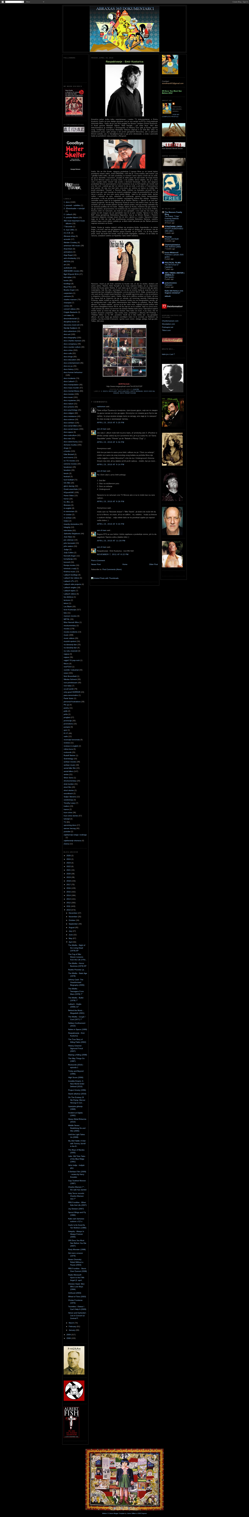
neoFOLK (68, 667)
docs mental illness (71, 391)
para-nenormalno (71, 695)
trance (66, 809)
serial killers (68, 771)
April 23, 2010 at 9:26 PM (110, 501)
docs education (70, 360)
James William (131, 1513)
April (71, 942)
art (65, 265)
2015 (69, 892)
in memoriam (69, 511)
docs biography (70, 337)
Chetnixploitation (172, 245)
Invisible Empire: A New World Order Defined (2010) (76, 1083)
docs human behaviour (73, 372)
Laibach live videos (71, 578)
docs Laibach (69, 381)
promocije (68, 721)
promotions (68, 724)
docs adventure (70, 331)
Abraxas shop (69, 236)
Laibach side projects (72, 584)
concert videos (70, 309)
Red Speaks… (170, 277)
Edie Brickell (69, 454)
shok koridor (69, 784)
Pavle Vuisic (68, 698)
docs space (68, 432)
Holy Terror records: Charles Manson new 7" (76, 1196)
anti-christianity (70, 258)
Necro (66, 664)
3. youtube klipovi (71, 217)
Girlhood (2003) (74, 1293)
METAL (67, 619)
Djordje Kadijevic (70, 328)
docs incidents (69, 378)
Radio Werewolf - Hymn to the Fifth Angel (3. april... (76, 1277)
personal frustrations (72, 702)
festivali (67, 476)
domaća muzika (70, 445)
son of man (101, 429)
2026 (69, 855)
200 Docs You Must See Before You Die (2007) (77, 1243)
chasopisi (67, 303)
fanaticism (68, 467)
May (71, 938)
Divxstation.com (168, 324)
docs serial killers (71, 426)
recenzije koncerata (72, 740)
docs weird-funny (71, 442)
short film (67, 787)
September (73, 924)
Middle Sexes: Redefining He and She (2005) (76, 1128)
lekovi (66, 603)
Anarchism (68, 249)
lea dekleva (68, 597)
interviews (68, 530)
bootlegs (67, 284)
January (72, 1330)
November (73, 917)
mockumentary (70, 625)
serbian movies (70, 762)
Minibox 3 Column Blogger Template (113, 1513)
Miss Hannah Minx (71, 622)
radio (66, 736)
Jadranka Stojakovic (72, 533)
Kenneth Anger (70, 556)
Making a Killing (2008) (77, 1055)
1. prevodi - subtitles (72, 205)
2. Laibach (68, 214)
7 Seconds (68, 226)
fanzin (66, 473)
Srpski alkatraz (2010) (77, 1094)
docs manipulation (71, 385)
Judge (66, 549)
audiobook (68, 268)
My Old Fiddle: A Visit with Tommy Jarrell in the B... (76, 1143)
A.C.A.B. (67, 233)
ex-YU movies (69, 461)
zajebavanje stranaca (72, 840)
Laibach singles (70, 587)
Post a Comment (98, 560)
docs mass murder (71, 388)
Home (124, 564)
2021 (69, 870)
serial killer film (70, 768)
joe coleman (69, 540)
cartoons (67, 296)
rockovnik (67, 752)
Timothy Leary (69, 803)
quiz (65, 730)
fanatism (67, 470)
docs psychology (70, 410)
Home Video (69, 495)
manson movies (70, 616)
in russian (68, 514)
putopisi (67, 727)
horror (66, 499)
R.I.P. (66, 733)
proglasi (67, 717)
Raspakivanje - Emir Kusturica (124, 61)
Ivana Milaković (171, 252)
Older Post (153, 564)
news (66, 673)
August (72, 927)
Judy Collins (69, 553)
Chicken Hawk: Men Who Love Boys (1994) (76, 1286)
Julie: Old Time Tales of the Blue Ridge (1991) (76, 1159)
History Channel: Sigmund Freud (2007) (75, 1048)
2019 (69, 877)
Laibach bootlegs (71, 575)
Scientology (68, 759)
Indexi (66, 521)
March (71, 1323)
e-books (67, 451)
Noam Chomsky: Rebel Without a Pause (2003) (75, 1262)
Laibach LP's (69, 581)
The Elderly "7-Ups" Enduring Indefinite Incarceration (172, 218)
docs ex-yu (68, 366)
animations (68, 252)
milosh (168, 296)
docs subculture (70, 435)
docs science (69, 419)
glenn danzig (69, 486)
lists (65, 613)
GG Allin (67, 483)
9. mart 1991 (69, 230)
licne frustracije (70, 610)
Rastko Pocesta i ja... (76, 970)
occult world (68, 689)
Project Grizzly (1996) (77, 1090)
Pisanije (168, 237)
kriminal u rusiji (70, 568)
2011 (69, 906)
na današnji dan (70, 648)
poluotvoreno (171, 283)
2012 (69, 903)
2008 (69, 1338)
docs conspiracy (70, 344)
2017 (69, 884)
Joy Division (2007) (76, 1209)
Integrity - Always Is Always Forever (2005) (76, 1234)
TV (65, 822)
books (66, 280)
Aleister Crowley (70, 242)
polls (65, 711)
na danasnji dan (70, 644)
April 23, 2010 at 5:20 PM (110, 422)
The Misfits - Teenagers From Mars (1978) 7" (76, 991)
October (72, 920)
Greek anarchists (71, 489)
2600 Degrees (142, 1513)
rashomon (101, 406)
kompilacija (68, 559)
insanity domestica (71, 524)
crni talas (67, 315)
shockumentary (70, 781)
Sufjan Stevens (70, 797)
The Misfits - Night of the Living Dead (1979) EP (76, 948)
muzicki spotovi (70, 641)
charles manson (70, 299)
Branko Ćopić (69, 290)
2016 (69, 888)
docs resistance (70, 416)
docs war (67, 438)
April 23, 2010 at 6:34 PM (110, 442)
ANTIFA (67, 261)
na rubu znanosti (70, 651)
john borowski (69, 543)
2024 (69, 859)
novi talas (67, 686)
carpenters (68, 293)
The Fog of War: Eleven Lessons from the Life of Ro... (77, 957)
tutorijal (67, 819)
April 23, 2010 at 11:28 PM (111, 541)
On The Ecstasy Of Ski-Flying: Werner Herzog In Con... (76, 1100)
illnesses (67, 505)
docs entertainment (71, 363)
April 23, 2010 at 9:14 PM (110, 464)
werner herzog (70, 828)
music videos (69, 638)
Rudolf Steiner (69, 755)
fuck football (69, 480)
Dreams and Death (172, 239)
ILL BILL (67, 502)
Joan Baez (68, 537)
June (71, 935)
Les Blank (68, 606)
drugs (66, 448)
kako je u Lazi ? (168, 354)
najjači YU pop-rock (72, 660)
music (66, 635)
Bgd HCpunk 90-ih (71, 274)
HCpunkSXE (69, 492)
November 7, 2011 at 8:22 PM (113, 554)
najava (66, 654)
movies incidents (70, 632)
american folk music (72, 246)
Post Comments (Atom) (112, 569)
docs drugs (68, 357)
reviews (67, 743)
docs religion (69, 413)
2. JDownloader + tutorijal (74, 208)
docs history (69, 369)
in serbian (68, 518)
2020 (69, 874)
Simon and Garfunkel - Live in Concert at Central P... (77, 1315)
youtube (67, 831)
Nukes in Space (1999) (77, 1029)
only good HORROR (72, 692)
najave (66, 657)
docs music (68, 397)
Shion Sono (68, 778)
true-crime (68, 812)
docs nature (68, 404)
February (73, 1326)
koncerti (67, 562)
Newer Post (96, 564)
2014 (69, 895)
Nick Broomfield (70, 676)
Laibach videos (70, 594)
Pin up (66, 705)
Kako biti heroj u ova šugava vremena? (174, 292)
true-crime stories (71, 816)
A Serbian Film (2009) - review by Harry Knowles (77, 1174)
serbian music (69, 765)
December (73, 913)
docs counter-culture (72, 347)
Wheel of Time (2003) (77, 1297)
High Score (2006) (75, 1077)
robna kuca (68, 749)
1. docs (67, 202)
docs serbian (69, 423)
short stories (69, 790)
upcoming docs (70, 825)
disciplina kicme (70, 322)
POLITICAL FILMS (173, 263)
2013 (69, 899)
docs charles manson (72, 341)
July (70, 931)
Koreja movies (69, 565)
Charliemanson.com (170, 321)
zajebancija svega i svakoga (75, 835)
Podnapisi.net (167, 327)
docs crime (68, 350)
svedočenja (68, 800)
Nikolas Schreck (70, 679)
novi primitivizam (70, 683)
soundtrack (68, 793)
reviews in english (71, 746)
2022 (69, 866)
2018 (69, 881)
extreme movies (70, 464)
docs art (67, 334)
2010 (69, 910)
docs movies (69, 394)
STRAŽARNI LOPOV (173, 226)
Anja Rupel (68, 255)
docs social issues (71, 429)
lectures (67, 600)
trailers (66, 806)
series (66, 774)
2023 (69, 863)
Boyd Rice (68, 287)
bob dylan (68, 277)
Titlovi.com (166, 330)
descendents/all (70, 318)
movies (67, 629)
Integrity (67, 527)
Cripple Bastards (70, 312)
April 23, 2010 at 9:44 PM (110, 524)
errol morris (68, 457)
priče (66, 714)
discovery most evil (71, 325)
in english (67, 508)
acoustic (67, 239)
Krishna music (69, 572)
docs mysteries (70, 400)
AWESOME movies (71, 271)
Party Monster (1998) (77, 1249)
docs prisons (69, 407)
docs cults (68, 353)
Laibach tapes (69, 591)
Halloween (168, 285)
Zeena (66, 844)
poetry (66, 708)
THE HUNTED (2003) (173, 247)
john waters (68, 546)
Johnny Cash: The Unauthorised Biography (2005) (76, 982)
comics (66, 306)
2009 (69, 1335)
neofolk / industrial (71, 670)
